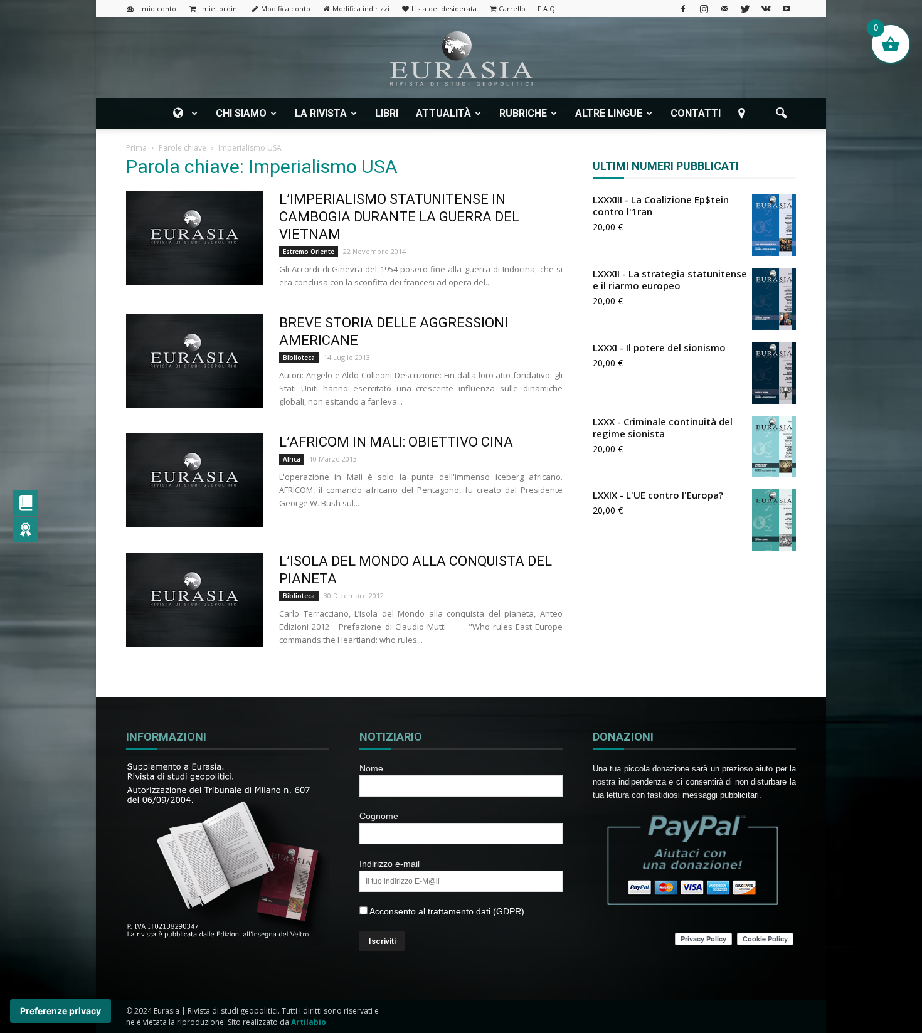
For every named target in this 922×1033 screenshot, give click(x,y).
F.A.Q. (547, 8)
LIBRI (386, 113)
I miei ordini (218, 8)
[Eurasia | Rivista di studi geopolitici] (461, 58)
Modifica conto (285, 8)
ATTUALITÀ (443, 113)
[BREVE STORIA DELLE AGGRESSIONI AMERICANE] (194, 361)
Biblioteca (299, 357)
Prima (136, 147)
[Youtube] (786, 8)
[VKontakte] (765, 8)
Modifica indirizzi (360, 8)
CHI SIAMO (241, 113)
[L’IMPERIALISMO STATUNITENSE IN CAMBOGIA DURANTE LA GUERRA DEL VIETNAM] (194, 238)
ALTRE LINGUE (608, 113)
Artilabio (308, 1022)
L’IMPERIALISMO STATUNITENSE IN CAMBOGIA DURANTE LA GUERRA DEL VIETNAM (399, 216)
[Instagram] (703, 8)
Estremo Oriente (308, 251)
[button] (781, 113)
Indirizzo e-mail (389, 864)
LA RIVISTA (321, 113)
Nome (371, 768)
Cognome (378, 816)
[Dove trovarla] (743, 113)
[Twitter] (745, 8)
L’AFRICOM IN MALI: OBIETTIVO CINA (396, 442)
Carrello (512, 8)
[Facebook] (683, 8)
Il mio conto (156, 8)
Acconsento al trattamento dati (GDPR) (446, 911)
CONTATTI (695, 113)
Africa (291, 459)
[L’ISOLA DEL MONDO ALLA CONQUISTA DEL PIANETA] (194, 600)
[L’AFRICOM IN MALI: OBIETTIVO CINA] (194, 480)
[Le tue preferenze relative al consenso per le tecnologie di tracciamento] (60, 1011)
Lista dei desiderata (444, 8)
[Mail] (724, 8)
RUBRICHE (523, 113)
